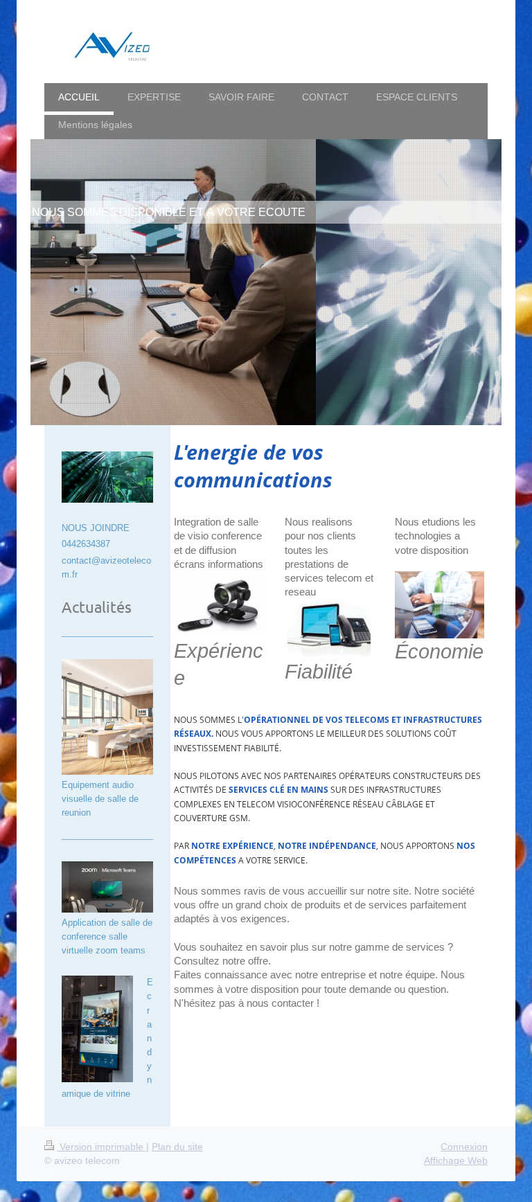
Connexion (464, 1146)
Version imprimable (101, 1146)
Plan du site (177, 1146)
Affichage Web (456, 1160)
